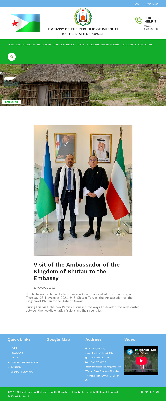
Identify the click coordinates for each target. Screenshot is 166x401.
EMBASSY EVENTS (110, 44)
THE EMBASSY (44, 44)
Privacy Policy (151, 4)
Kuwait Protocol (20, 396)
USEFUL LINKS (129, 44)
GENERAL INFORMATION (24, 362)
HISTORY (16, 357)
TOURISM (16, 367)
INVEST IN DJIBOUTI (88, 44)
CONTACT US (145, 44)
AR (137, 3)
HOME (11, 44)
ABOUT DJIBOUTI (25, 44)
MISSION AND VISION (22, 372)
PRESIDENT (17, 352)
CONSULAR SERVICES (64, 44)
